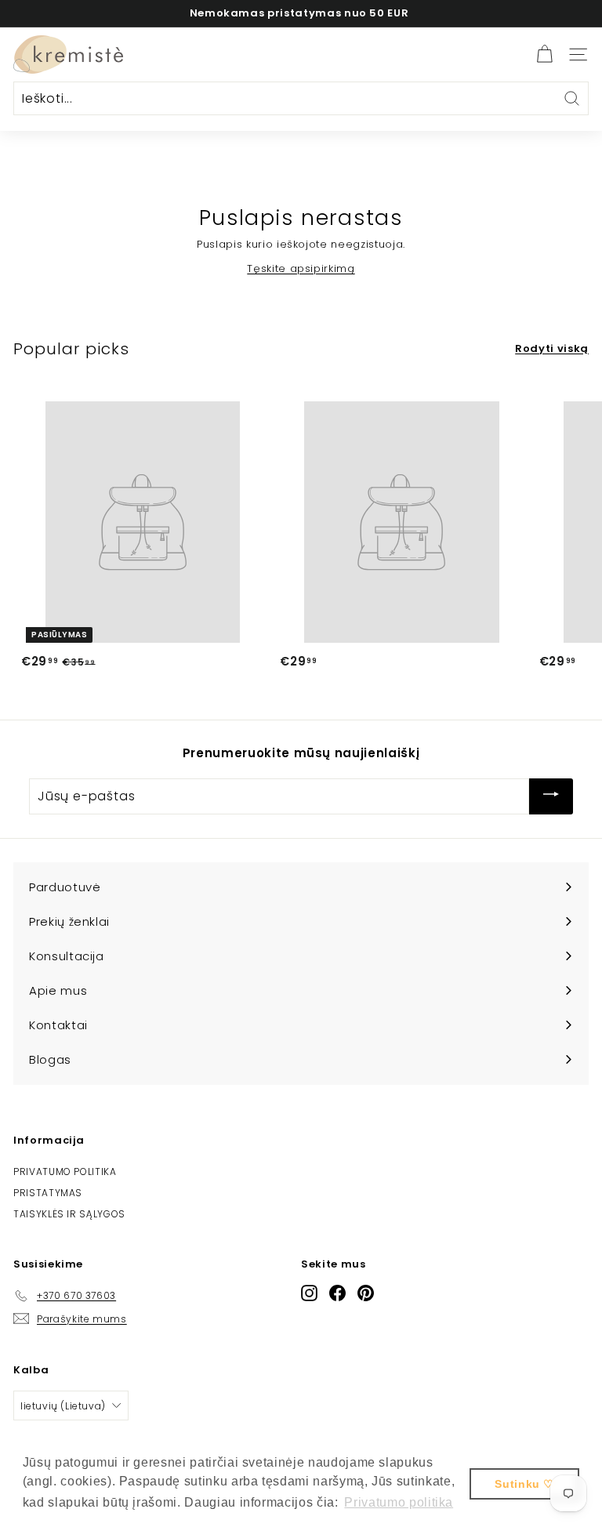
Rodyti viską (552, 348)
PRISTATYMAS (47, 1192)
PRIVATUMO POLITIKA (65, 1171)
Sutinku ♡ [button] (524, 1484)
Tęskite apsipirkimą (300, 268)
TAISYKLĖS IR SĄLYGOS (69, 1214)
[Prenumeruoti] (551, 796)
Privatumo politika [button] (398, 1502)
